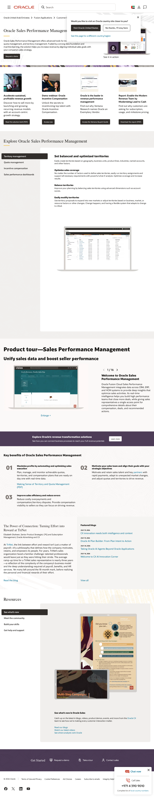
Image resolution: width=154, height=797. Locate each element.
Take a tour (88, 760)
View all (85, 580)
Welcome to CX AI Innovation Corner (99, 556)
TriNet (9, 544)
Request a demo (61, 760)
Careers (78, 779)
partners (138, 472)
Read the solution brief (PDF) (17, 122)
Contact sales (112, 760)
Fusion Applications (43, 17)
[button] (9, 7)
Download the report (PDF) (131, 122)
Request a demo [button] (12, 56)
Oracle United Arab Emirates (17, 17)
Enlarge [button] (46, 415)
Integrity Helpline (110, 779)
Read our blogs (61, 727)
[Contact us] (145, 7)
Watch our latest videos (64, 730)
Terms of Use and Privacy (31, 779)
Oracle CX (131, 718)
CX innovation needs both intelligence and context (106, 533)
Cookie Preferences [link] (52, 779)
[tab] (25, 156)
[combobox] (77, 7)
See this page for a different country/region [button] (91, 35)
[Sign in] (139, 7)
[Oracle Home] (24, 7)
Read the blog (11, 580)
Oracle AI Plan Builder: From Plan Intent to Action (106, 540)
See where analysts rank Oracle (68, 733)
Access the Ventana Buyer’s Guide (95, 122)
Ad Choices (67, 779)
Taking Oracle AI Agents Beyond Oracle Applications (107, 548)
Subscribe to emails (92, 779)
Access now (48, 122)
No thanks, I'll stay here (116, 27)
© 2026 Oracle (9, 779)
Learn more (115, 439)
